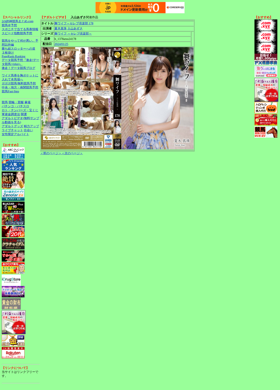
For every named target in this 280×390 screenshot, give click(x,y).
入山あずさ (75, 28)
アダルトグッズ (12, 126)
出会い (28, 130)
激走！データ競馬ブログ (18, 68)
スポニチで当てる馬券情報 (20, 29)
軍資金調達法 (11, 114)
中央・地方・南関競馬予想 (20, 87)
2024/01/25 (61, 44)
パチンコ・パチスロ (15, 106)
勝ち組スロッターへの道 (18, 48)
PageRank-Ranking (13, 56)
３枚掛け (8, 52)
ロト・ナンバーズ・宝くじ (20, 110)
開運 (24, 114)
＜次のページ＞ (72, 153)
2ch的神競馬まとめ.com (17, 21)
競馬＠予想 (9, 25)
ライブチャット (12, 130)
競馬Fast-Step (10, 91)
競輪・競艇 (16, 102)
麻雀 (28, 102)
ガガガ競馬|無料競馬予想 (19, 83)
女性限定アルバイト (15, 134)
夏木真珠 (60, 28)
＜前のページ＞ (51, 153)
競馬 (5, 102)
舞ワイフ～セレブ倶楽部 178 (73, 23)
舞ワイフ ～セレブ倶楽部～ (73, 33)
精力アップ (31, 126)
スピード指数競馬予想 (17, 33)
